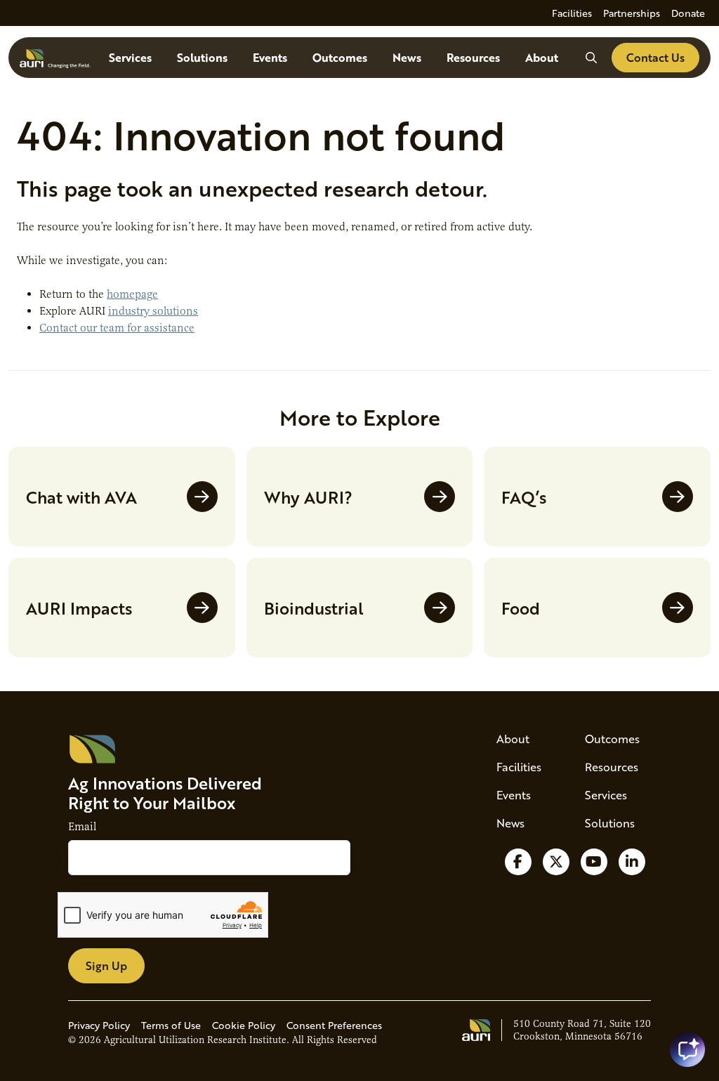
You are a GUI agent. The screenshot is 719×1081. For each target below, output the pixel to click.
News (407, 57)
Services (130, 57)
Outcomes (339, 57)
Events (270, 57)
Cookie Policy (243, 1025)
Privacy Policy (99, 1025)
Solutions (202, 57)
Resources (473, 57)
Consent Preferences (334, 1025)
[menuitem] (572, 13)
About (541, 57)
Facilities (572, 13)
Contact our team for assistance (116, 328)
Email (82, 827)
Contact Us (655, 57)
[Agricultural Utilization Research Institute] (55, 57)
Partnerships (631, 13)
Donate (688, 13)
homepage (132, 294)
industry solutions (153, 311)
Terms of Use (171, 1025)
